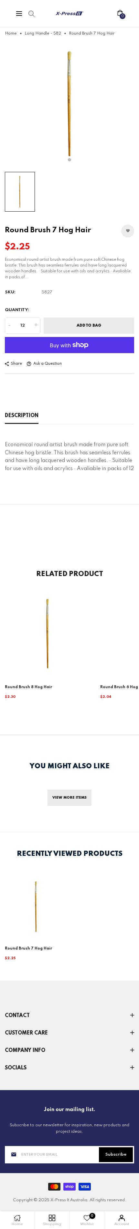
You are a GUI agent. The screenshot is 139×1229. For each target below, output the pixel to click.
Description (21, 415)
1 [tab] (69, 159)
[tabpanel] (69, 104)
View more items (69, 798)
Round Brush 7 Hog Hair (28, 949)
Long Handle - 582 (43, 34)
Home (11, 34)
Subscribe (115, 1154)
